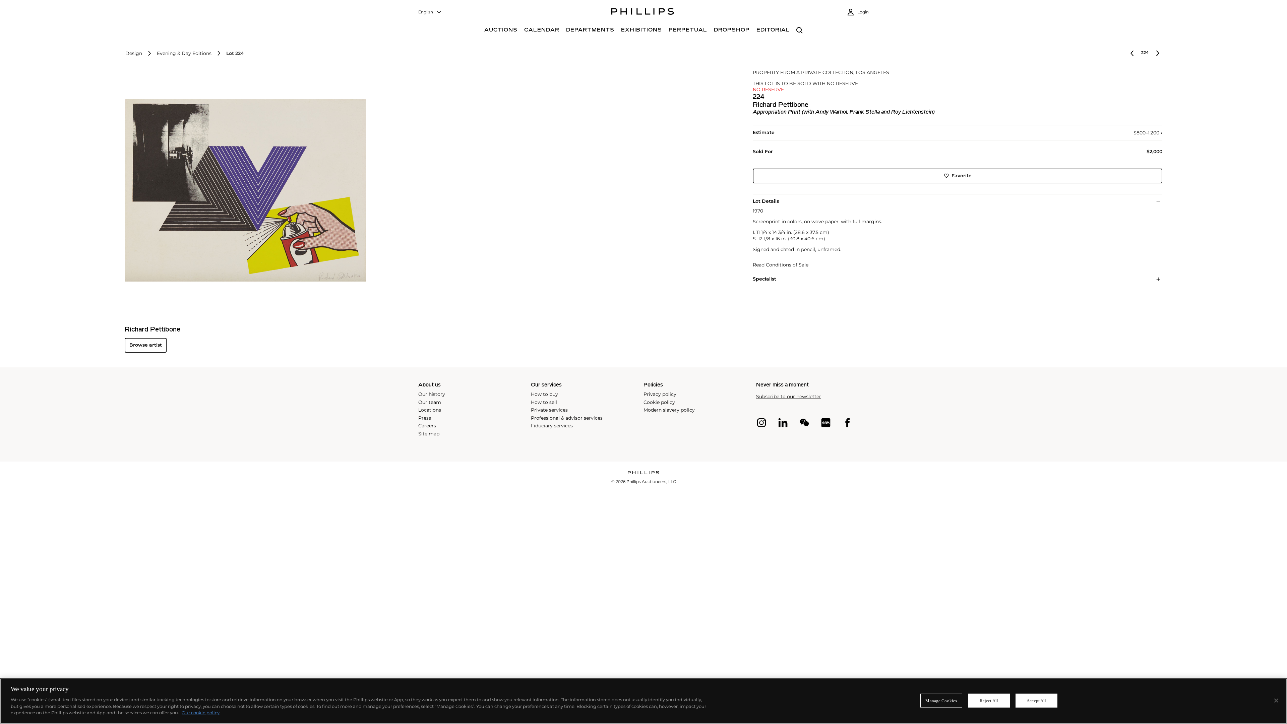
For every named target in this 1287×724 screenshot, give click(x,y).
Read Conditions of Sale (780, 265)
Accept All (1036, 700)
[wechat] (804, 422)
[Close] (1276, 700)
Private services (549, 410)
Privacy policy (660, 394)
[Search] (799, 30)
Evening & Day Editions (184, 53)
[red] (825, 422)
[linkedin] (783, 422)
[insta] (761, 422)
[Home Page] (642, 12)
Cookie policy (659, 402)
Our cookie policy (201, 712)
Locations (429, 410)
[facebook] (847, 422)
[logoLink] (643, 473)
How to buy (544, 394)
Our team (429, 402)
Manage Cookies (941, 700)
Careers (427, 426)
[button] (243, 190)
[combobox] (430, 12)
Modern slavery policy (669, 410)
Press (424, 418)
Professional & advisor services (567, 418)
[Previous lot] (1132, 53)
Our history (431, 394)
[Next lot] (1157, 53)
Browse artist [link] (145, 345)
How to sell (544, 402)
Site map (428, 434)
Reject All (989, 700)
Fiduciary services (552, 426)
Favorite (962, 176)
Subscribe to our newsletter (788, 397)
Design (133, 53)
